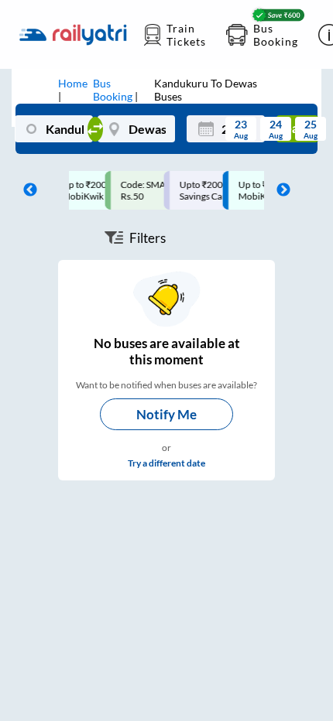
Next (279, 190)
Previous (26, 190)
